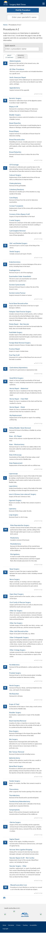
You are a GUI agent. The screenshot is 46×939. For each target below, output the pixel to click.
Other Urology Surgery (17, 650)
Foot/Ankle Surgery (15, 332)
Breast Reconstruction (17, 140)
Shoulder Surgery (15, 713)
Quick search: (10, 46)
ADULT (9, 56)
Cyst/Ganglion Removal (17, 231)
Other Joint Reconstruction (19, 631)
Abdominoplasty (15, 61)
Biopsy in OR (13, 107)
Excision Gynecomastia (17, 285)
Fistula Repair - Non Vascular (19, 324)
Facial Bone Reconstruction (18, 303)
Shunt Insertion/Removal (17, 721)
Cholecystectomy (15, 183)
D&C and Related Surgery (18, 243)
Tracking (25, 925)
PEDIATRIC (21, 56)
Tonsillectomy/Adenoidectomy (19, 801)
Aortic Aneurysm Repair (18, 77)
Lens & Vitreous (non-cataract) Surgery (22, 494)
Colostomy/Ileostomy (16, 189)
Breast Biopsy (14, 131)
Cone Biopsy (13, 198)
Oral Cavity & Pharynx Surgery (20, 602)
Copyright (5, 928)
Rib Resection (14, 694)
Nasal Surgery (14, 569)
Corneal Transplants (16, 206)
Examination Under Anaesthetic (20, 276)
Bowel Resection (15, 123)
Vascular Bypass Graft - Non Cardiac (21, 858)
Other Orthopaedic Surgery (19, 637)
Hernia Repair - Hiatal (17, 407)
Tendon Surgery (14, 781)
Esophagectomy (14, 270)
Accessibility (33, 925)
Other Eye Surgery (16, 623)
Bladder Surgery (15, 115)
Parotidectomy (14, 665)
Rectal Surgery (14, 685)
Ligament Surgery (15, 500)
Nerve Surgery (15, 579)
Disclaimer (11, 925)
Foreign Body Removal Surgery (19, 343)
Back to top (38, 94)
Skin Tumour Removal (16, 752)
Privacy (18, 925)
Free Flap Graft (14, 355)
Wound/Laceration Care (18, 885)
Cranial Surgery (14, 220)
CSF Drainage (14, 165)
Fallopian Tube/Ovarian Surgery (20, 312)
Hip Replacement (16, 415)
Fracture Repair (14, 349)
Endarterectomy (14, 262)
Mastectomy (14, 538)
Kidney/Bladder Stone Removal (20, 428)
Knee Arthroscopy (15, 455)
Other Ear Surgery (16, 611)
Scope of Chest (14, 704)
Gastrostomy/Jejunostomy (18, 368)
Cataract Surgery (15, 175)
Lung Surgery (13, 515)
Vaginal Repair (14, 839)
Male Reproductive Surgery (19, 525)
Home (5, 25)
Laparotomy (13, 486)
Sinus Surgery (13, 731)
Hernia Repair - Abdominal (19, 388)
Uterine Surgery (15, 822)
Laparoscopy (13, 474)
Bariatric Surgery (15, 98)
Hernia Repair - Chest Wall (19, 399)
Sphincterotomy (14, 758)
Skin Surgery (13, 739)
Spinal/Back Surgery (16, 766)
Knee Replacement (15, 463)
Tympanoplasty (14, 810)
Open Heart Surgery (17, 594)
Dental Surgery (15, 252)
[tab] (9, 56)
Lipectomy (12, 509)
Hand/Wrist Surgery (16, 378)
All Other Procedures (17, 69)
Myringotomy (15, 554)
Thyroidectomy (14, 795)
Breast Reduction (15, 152)
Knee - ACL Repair (15, 436)
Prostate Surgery (15, 673)
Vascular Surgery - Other (18, 866)
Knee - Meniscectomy (16, 444)
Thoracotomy (13, 789)
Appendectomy (15, 88)
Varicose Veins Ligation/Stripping (20, 850)
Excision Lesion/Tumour (17, 293)
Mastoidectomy (15, 544)
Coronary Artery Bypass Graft (19, 214)
